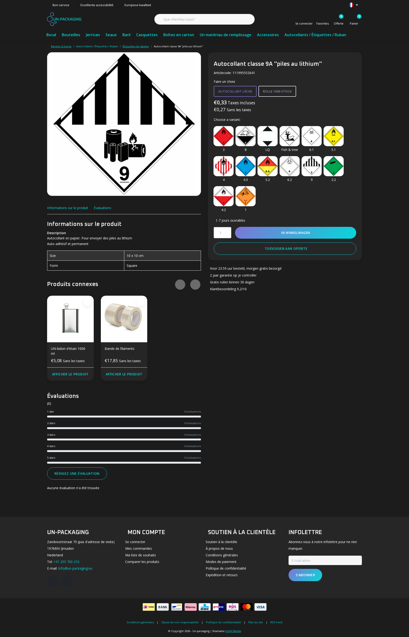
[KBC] (205, 607)
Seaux (111, 34)
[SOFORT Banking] (191, 607)
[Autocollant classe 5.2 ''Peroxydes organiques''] (268, 166)
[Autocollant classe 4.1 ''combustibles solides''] (223, 166)
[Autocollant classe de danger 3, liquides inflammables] (223, 136)
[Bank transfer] (163, 607)
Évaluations (102, 208)
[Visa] (260, 607)
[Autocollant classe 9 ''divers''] (312, 166)
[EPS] (233, 607)
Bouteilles (71, 34)
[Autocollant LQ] (268, 136)
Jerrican (93, 34)
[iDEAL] (149, 607)
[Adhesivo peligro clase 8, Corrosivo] (246, 136)
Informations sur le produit (67, 208)
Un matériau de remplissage (225, 34)
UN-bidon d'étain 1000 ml (68, 351)
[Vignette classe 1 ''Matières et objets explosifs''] (246, 196)
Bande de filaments (119, 348)
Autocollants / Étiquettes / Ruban (315, 34)
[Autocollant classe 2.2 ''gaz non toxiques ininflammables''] (334, 166)
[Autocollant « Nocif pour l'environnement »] (290, 136)
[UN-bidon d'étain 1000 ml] (70, 319)
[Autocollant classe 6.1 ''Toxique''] (312, 136)
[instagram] (67, 581)
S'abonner (305, 575)
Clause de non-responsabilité (180, 622)
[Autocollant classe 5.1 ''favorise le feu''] (334, 136)
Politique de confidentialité (223, 622)
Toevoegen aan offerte (286, 248)
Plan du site (255, 622)
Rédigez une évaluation (77, 473)
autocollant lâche (235, 91)
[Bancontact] (177, 607)
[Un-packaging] (64, 19)
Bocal (51, 34)
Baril (126, 34)
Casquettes (147, 34)
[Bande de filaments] (124, 319)
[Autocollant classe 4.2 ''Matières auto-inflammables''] (223, 196)
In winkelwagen (295, 232)
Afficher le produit (70, 374)
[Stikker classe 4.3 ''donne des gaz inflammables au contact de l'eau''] (246, 166)
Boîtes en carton (178, 34)
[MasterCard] (246, 607)
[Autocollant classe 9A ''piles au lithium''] (124, 124)
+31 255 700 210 (66, 561)
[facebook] (52, 581)
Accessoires (268, 34)
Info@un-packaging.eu (75, 568)
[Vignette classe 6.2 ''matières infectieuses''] (290, 166)
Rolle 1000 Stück (277, 91)
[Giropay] (219, 607)
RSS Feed (276, 622)
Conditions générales (140, 622)
